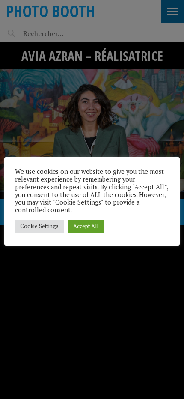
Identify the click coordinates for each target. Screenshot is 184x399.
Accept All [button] (85, 226)
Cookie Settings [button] (39, 226)
